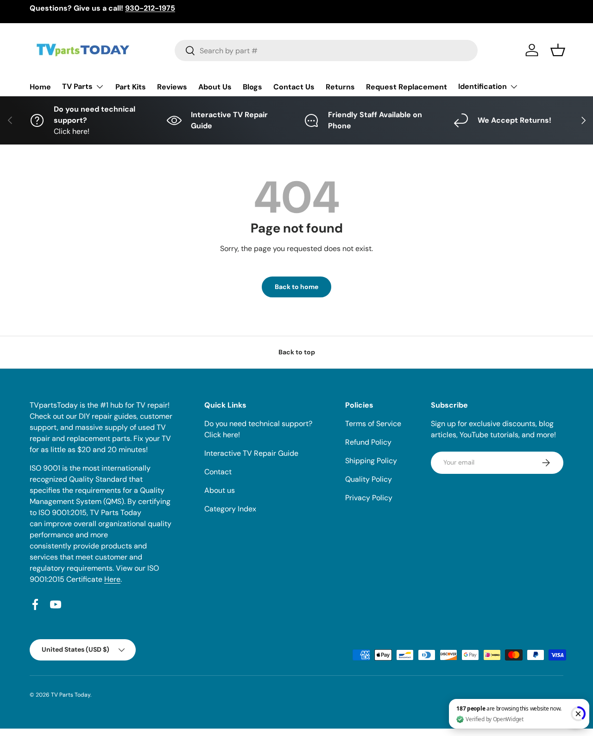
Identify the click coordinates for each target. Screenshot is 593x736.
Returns (340, 87)
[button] (558, 50)
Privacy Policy (368, 498)
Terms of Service (373, 423)
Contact (218, 472)
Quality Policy (368, 479)
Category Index (230, 509)
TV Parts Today (70, 694)
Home (40, 87)
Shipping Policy (371, 461)
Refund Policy (368, 442)
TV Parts (77, 86)
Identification (482, 86)
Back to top (296, 352)
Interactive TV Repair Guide (251, 453)
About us (219, 490)
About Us (215, 87)
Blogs (252, 87)
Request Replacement (406, 87)
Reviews (172, 87)
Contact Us (294, 87)
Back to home (296, 287)
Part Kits (130, 87)
